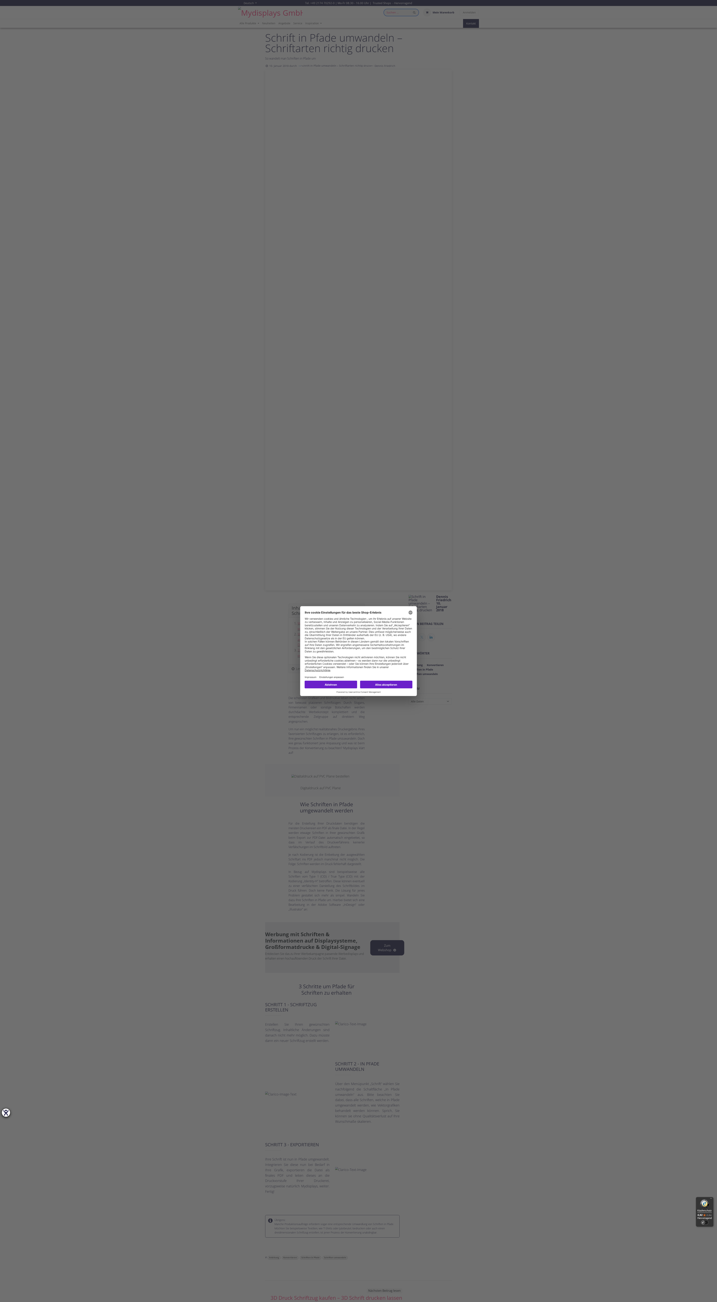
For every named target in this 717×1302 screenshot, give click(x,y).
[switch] (704, 1222)
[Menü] (711, 1199)
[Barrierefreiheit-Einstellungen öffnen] (6, 1113)
